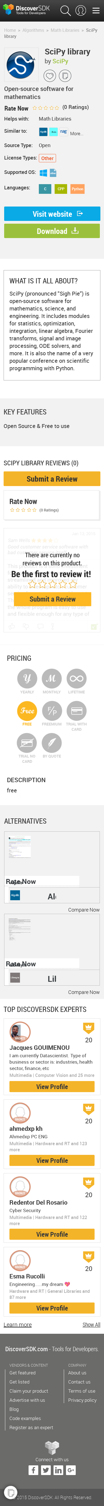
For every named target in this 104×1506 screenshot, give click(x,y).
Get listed (19, 1382)
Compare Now (84, 909)
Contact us (79, 1382)
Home (10, 30)
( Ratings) (75, 107)
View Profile (52, 1086)
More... (76, 133)
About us (77, 1372)
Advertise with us (27, 1400)
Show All (91, 1324)
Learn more (18, 1324)
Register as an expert (31, 1427)
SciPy (60, 61)
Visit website (52, 213)
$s (30, 9)
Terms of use (81, 1391)
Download (52, 231)
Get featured (22, 1372)
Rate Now (21, 881)
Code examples (25, 1418)
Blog (14, 1409)
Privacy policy (82, 1400)
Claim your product (28, 1391)
